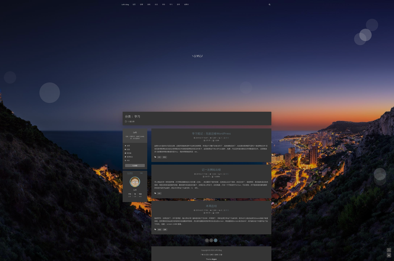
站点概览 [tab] (130, 173)
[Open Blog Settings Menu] (389, 255)
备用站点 (130, 157)
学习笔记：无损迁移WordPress (211, 133)
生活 (159, 229)
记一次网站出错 (211, 169)
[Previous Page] (207, 240)
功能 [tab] (141, 173)
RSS (128, 160)
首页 (128, 146)
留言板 (129, 153)
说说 (128, 149)
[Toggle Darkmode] (389, 250)
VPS (159, 157)
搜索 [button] (135, 165)
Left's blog (125, 4)
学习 (227, 138)
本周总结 (211, 206)
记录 (165, 229)
